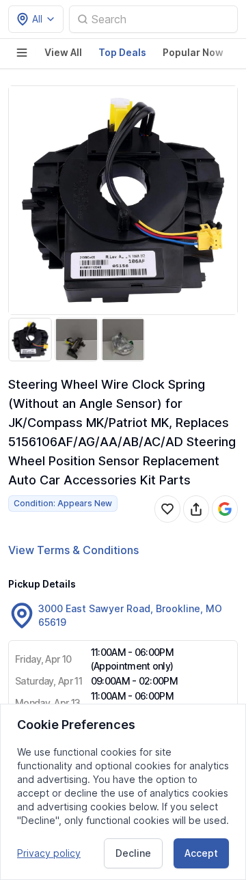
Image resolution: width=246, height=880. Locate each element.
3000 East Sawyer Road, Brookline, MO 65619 (130, 615)
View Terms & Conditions (73, 550)
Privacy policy (49, 853)
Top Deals (122, 52)
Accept (201, 853)
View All (63, 52)
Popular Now (193, 52)
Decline (133, 853)
